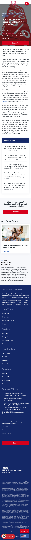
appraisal (4, 101)
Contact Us (15, 43)
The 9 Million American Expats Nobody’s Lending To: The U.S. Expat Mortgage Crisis (15, 166)
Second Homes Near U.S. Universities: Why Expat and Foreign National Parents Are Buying (15, 175)
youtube (18, 417)
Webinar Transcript (7, 364)
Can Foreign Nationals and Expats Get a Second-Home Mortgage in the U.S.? (15, 148)
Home (4, 33)
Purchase (4, 13)
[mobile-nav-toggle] (2, 2)
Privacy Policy (6, 377)
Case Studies (6, 357)
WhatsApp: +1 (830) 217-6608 (13, 398)
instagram (3, 417)
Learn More (6, 251)
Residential (5, 313)
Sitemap (4, 384)
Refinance (5, 344)
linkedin (10, 417)
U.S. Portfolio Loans (8, 320)
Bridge (4, 324)
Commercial (5, 15)
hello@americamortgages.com (13, 393)
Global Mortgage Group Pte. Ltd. (11, 294)
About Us (4, 373)
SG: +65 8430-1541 (10, 400)
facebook (14, 417)
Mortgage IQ (12, 33)
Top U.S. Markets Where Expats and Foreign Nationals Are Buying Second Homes (15, 157)
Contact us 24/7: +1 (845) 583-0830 (15, 395)
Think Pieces (6, 353)
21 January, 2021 (15, 31)
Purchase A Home (7, 340)
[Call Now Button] (27, 4)
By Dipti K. (5, 31)
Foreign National (20, 13)
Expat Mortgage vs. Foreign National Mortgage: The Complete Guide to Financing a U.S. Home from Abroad (15, 185)
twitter (7, 417)
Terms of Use (6, 380)
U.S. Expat (11, 13)
